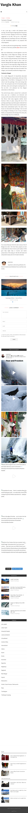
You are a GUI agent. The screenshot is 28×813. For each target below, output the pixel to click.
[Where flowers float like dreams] (14, 424)
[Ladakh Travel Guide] (5, 581)
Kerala (2, 656)
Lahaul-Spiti (4, 627)
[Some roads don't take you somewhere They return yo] (14, 372)
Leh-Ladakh (4, 624)
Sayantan (7, 22)
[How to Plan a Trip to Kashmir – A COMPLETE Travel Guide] (5, 597)
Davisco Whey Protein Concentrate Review (17, 772)
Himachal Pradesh (5, 631)
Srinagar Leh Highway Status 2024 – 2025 (17, 603)
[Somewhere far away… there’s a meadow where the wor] (14, 502)
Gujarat (3, 677)
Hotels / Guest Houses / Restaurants (9, 684)
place (18, 47)
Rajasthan (3, 663)
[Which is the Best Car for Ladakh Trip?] (5, 800)
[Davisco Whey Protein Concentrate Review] (5, 773)
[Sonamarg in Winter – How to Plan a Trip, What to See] (14, 287)
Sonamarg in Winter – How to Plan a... (14, 298)
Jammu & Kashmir (5, 635)
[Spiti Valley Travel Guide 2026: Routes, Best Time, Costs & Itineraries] (5, 589)
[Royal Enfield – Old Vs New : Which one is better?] (5, 784)
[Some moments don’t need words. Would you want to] (14, 450)
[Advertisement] (11, 719)
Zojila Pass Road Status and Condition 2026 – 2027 (18, 611)
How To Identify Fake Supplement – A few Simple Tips (18, 756)
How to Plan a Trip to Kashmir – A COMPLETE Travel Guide (17, 595)
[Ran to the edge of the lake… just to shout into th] (14, 528)
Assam (2, 652)
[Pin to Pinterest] (15, 25)
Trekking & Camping (6, 695)
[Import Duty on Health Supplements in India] (5, 765)
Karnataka (3, 659)
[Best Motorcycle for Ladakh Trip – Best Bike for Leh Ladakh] (5, 792)
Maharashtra (4, 681)
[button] (2, 290)
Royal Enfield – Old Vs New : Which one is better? (18, 783)
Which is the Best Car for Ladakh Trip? (18, 798)
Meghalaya (3, 666)
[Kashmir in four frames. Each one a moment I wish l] (14, 554)
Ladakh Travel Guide (14, 579)
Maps (2, 688)
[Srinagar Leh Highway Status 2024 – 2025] (5, 604)
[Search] (26, 12)
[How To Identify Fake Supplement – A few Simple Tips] (5, 757)
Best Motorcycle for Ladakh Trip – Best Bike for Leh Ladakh (18, 791)
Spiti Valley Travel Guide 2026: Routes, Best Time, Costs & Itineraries (18, 588)
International (4, 645)
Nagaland (3, 670)
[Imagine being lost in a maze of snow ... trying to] (14, 398)
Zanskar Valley (4, 642)
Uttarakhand (4, 638)
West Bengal (4, 673)
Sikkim (3, 649)
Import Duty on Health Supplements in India (18, 764)
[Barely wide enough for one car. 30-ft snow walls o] (14, 476)
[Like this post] (11, 25)
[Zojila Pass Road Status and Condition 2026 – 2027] (5, 612)
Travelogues (4, 691)
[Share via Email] (16, 25)
